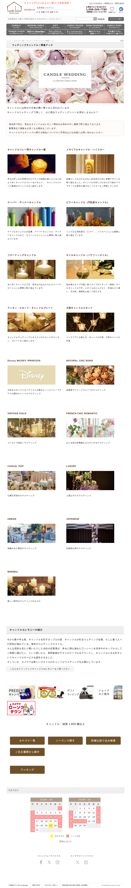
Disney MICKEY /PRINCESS (24, 360)
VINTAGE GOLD (17, 413)
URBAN (12, 519)
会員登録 (40, 8)
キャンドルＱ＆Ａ (95, 3)
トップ (8, 41)
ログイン (50, 8)
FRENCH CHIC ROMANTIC (82, 413)
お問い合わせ (119, 3)
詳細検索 (101, 19)
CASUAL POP (16, 466)
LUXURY (71, 466)
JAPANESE (72, 519)
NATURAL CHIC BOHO (79, 360)
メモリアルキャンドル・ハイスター (85, 149)
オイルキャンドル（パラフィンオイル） (87, 255)
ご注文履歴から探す (27, 751)
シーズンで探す (65, 740)
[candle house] (14, 14)
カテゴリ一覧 (19, 41)
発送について (65, 841)
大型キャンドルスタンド (79, 308)
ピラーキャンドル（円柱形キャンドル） (87, 202)
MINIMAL (13, 571)
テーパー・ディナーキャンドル (24, 202)
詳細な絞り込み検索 (103, 740)
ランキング (27, 769)
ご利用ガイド (108, 3)
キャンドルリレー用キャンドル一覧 (27, 149)
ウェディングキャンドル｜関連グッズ (40, 41)
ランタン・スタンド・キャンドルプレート (30, 308)
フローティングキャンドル (22, 255)
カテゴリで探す (116, 19)
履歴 (122, 41)
